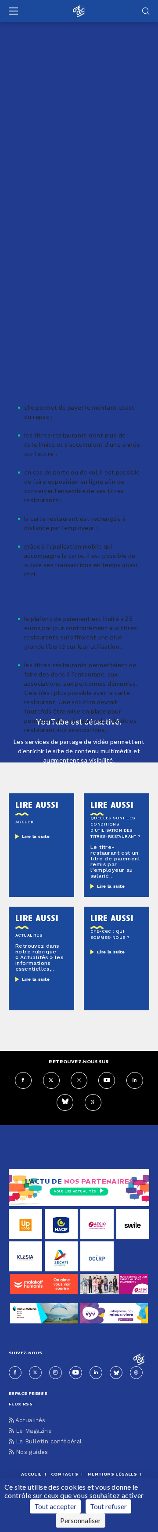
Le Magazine (33, 1431)
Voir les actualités (75, 1191)
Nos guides (31, 1452)
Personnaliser (80, 1520)
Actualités (29, 1420)
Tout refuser (108, 1506)
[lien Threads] (93, 1102)
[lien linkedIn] (134, 1080)
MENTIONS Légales (112, 1474)
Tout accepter (55, 1506)
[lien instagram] (79, 1080)
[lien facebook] (23, 1080)
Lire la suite (36, 836)
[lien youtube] (106, 1080)
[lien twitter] (51, 1080)
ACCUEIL (31, 1474)
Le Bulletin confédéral (48, 1442)
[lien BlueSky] (65, 1102)
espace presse (28, 1393)
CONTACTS (64, 1474)
